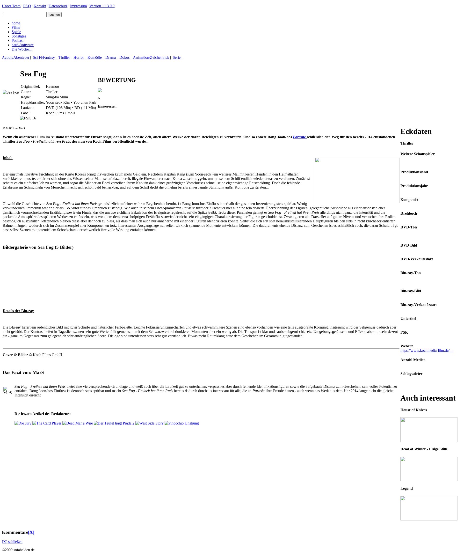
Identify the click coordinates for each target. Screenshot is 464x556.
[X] (31, 532)
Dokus (124, 57)
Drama (110, 57)
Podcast (17, 40)
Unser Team (11, 6)
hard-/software (23, 45)
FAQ (27, 6)
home (16, 23)
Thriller (64, 57)
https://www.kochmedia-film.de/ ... (426, 350)
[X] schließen (12, 542)
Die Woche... (22, 49)
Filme (16, 27)
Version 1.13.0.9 (102, 6)
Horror (78, 57)
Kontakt (40, 6)
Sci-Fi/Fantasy (44, 57)
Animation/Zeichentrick (151, 57)
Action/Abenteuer (15, 57)
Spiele (16, 32)
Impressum (78, 6)
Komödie (94, 57)
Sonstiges (19, 36)
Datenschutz (58, 6)
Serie (177, 57)
